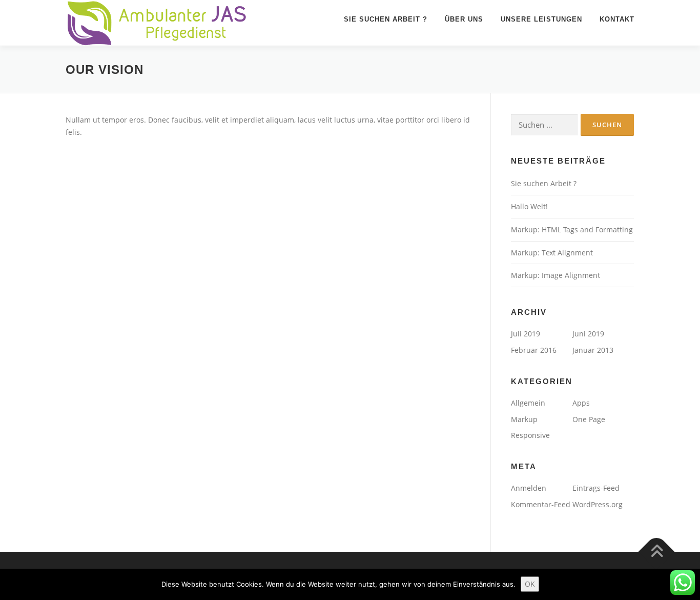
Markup (524, 419)
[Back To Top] (657, 551)
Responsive (530, 435)
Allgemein (528, 403)
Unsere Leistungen (541, 19)
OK (530, 584)
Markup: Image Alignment (555, 275)
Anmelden (528, 488)
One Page (588, 419)
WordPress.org (597, 504)
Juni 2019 (588, 333)
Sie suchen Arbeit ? (385, 19)
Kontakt (617, 19)
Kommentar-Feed (540, 504)
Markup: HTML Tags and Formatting (572, 229)
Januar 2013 (592, 350)
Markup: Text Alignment (552, 252)
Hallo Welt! (529, 206)
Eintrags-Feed (596, 488)
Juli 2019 (525, 333)
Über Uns (464, 19)
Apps (581, 403)
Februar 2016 (534, 350)
